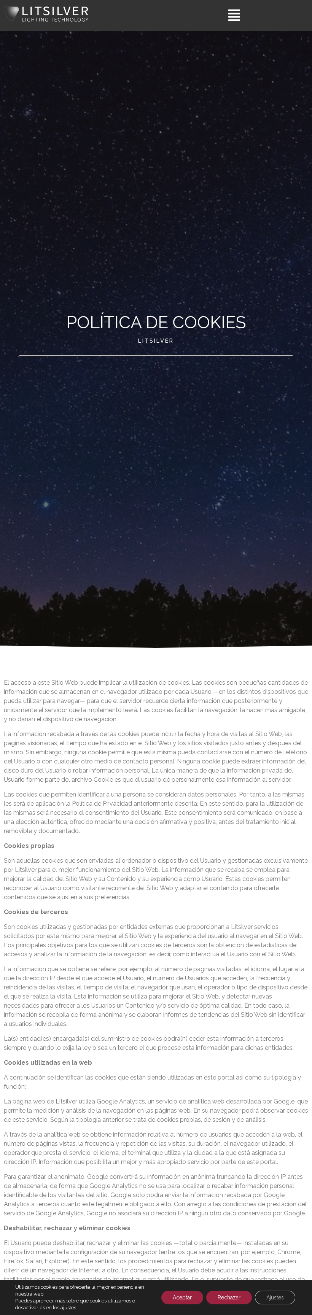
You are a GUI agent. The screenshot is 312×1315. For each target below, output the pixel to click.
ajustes (68, 1307)
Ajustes (275, 1297)
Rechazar (229, 1297)
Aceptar (182, 1297)
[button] (234, 15)
